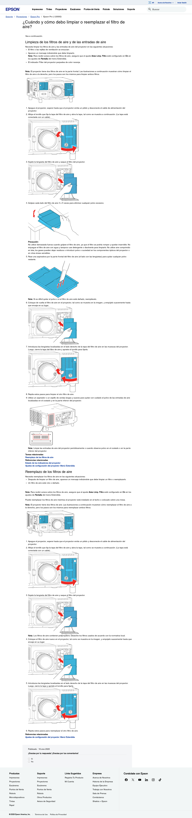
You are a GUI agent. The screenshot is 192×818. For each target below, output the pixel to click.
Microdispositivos (16, 797)
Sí (32, 759)
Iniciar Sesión (182, 3)
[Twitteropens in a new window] (132, 779)
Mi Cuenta (69, 781)
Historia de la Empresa (103, 781)
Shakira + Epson (100, 801)
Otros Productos (44, 797)
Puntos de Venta (16, 789)
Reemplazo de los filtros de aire (39, 457)
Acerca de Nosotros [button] (164, 3)
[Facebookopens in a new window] (126, 779)
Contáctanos (98, 797)
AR (153, 3)
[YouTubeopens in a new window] (139, 779)
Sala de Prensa (99, 793)
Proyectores (21, 16)
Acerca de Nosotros (101, 777)
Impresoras (14, 777)
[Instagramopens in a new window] (153, 779)
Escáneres (14, 785)
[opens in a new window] (159, 779)
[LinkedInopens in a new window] (146, 779)
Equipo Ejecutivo (100, 785)
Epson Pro (35, 16)
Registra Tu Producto (74, 777)
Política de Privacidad (58, 814)
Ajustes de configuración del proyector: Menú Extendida (50, 466)
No (32, 762)
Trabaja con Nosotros (102, 789)
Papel (11, 805)
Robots (12, 793)
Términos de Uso (41, 814)
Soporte (9, 16)
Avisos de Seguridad (46, 801)
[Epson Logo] (13, 9)
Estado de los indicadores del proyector (42, 463)
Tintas (12, 801)
